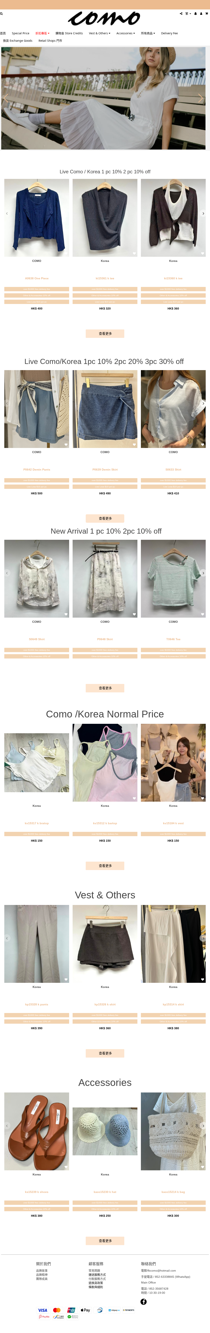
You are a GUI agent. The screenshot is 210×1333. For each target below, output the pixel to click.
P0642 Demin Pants (36, 469)
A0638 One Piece (37, 278)
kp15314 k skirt (173, 1004)
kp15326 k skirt (105, 1004)
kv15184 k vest (173, 823)
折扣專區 (41, 33)
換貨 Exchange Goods (17, 41)
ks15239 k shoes (36, 1192)
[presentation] (6, 213)
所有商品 (147, 33)
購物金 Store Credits (69, 33)
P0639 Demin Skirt (105, 469)
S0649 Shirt (37, 639)
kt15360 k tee (173, 278)
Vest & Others (99, 33)
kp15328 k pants (36, 1004)
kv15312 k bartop (105, 823)
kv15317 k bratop (37, 823)
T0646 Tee (173, 639)
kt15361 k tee (105, 278)
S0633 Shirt (173, 469)
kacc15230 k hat (105, 1192)
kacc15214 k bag (173, 1192)
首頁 (3, 33)
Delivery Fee (169, 33)
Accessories (124, 33)
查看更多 (105, 333)
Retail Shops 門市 (50, 41)
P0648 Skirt (105, 639)
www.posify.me (196, 1328)
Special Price (20, 33)
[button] (6, 98)
